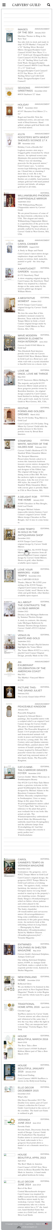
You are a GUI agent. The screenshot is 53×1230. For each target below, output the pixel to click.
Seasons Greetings (25, 89)
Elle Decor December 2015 (28, 1089)
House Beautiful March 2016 (33, 1038)
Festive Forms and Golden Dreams (31, 411)
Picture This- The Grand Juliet (30, 689)
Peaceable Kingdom (32, 706)
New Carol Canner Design (28, 243)
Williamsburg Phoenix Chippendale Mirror (33, 197)
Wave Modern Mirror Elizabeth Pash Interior (30, 338)
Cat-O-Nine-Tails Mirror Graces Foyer (32, 770)
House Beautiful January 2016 (31, 1068)
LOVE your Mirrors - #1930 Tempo (28, 572)
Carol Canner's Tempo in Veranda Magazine (31, 862)
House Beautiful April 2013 (32, 1156)
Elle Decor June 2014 (26, 1183)
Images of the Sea (25, 31)
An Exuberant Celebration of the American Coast (32, 667)
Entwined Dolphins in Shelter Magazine (32, 947)
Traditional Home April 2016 (29, 1005)
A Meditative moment (26, 300)
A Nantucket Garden (27, 270)
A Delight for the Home (27, 498)
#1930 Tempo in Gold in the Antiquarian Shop (30, 532)
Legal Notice (29, 1224)
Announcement (42, 29)
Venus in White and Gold (29, 637)
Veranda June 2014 (24, 1121)
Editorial (45, 193)
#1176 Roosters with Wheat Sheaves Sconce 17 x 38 (33, 139)
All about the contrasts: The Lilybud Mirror (32, 605)
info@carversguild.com (29, 1227)
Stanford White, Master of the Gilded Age (33, 443)
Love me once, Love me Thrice (33, 372)
